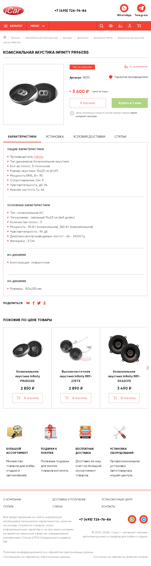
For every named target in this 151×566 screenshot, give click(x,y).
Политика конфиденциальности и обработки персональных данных (48, 552)
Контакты (108, 506)
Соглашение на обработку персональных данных (36, 556)
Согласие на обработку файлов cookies (120, 556)
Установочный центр (117, 499)
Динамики (83, 37)
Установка (55, 136)
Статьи (120, 136)
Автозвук (68, 37)
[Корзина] (139, 26)
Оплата (8, 506)
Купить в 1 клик (130, 103)
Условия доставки (89, 136)
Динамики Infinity (103, 37)
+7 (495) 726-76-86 (70, 10)
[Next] (147, 367)
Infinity (39, 157)
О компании (12, 499)
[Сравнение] (120, 26)
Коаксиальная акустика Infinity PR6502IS (27, 376)
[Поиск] (101, 26)
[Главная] (5, 37)
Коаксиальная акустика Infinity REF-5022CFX (124, 376)
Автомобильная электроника (41, 37)
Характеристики (22, 136)
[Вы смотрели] (111, 26)
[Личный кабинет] (129, 26)
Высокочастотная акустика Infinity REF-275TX (76, 376)
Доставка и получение (69, 499)
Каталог (16, 37)
